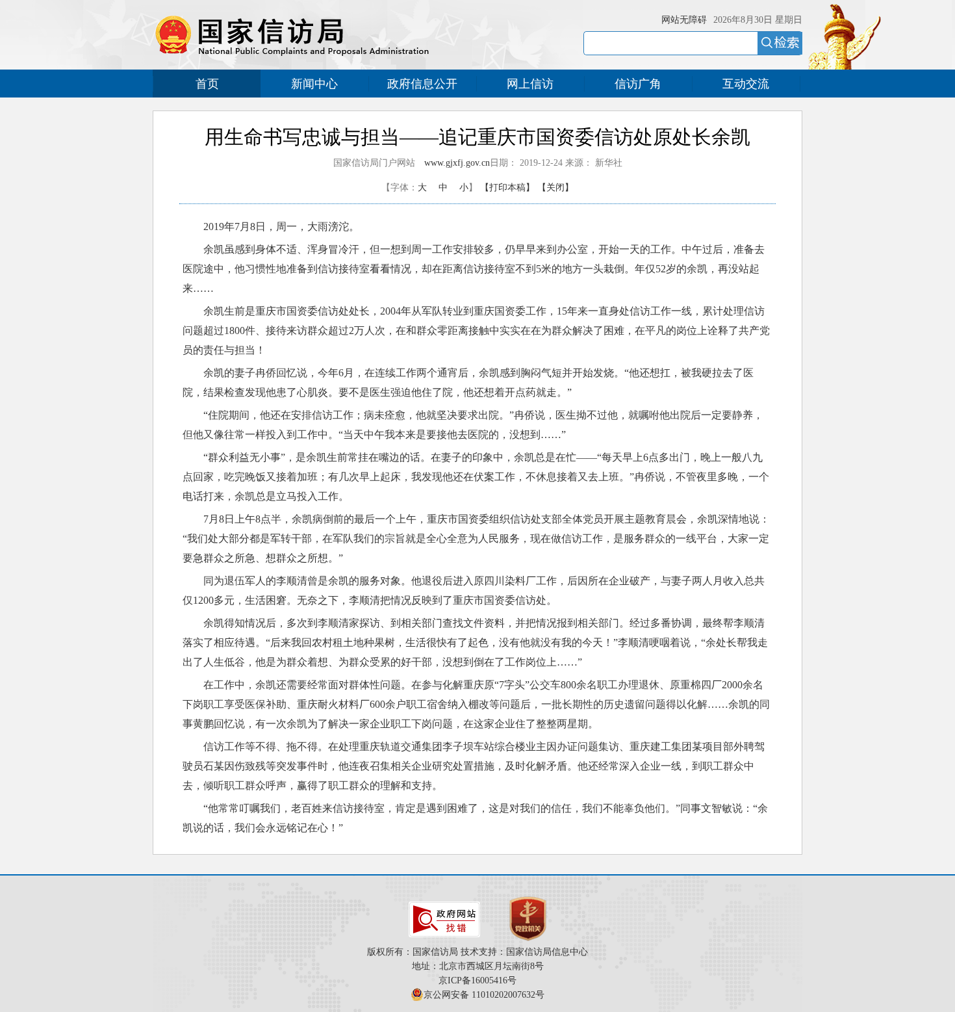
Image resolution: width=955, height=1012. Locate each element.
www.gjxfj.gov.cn (457, 163)
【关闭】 (555, 187)
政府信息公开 (422, 83)
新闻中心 (314, 83)
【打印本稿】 (507, 187)
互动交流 (745, 83)
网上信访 (530, 83)
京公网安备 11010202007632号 (484, 995)
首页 (207, 83)
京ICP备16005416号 (477, 980)
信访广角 (638, 83)
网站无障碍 (684, 20)
